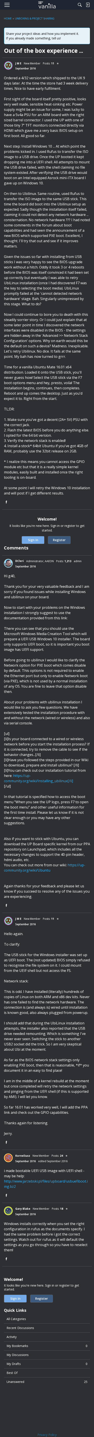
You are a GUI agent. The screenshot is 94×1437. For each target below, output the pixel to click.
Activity (12, 1337)
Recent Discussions (20, 1328)
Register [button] (59, 540)
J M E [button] (18, 63)
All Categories (16, 1319)
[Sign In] (88, 5)
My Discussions (18, 1355)
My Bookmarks (47, 1346)
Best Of (12, 1373)
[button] (8, 65)
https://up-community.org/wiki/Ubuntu (44, 868)
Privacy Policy (47, 1435)
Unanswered (47, 1382)
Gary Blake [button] (22, 1209)
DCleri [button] (19, 561)
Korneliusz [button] (22, 1156)
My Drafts (47, 1364)
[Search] (80, 5)
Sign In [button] (33, 540)
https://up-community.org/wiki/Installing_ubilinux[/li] (38, 778)
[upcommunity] (47, 5)
